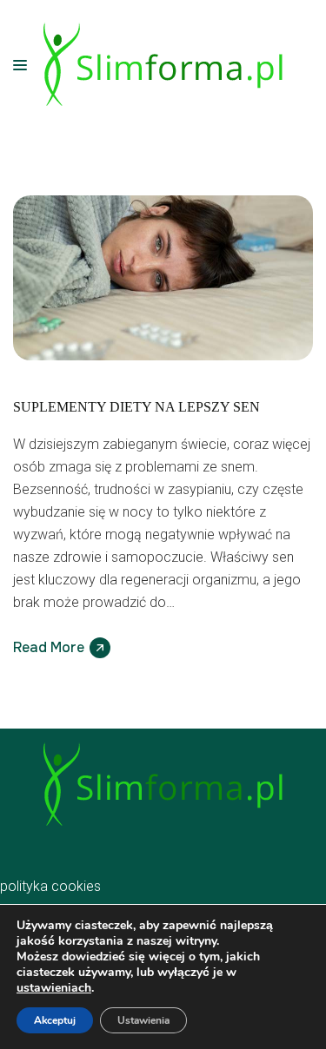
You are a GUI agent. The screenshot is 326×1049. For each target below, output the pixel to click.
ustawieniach (54, 988)
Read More (48, 647)
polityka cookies (50, 886)
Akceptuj (55, 1020)
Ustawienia (143, 1020)
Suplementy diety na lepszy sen (136, 406)
